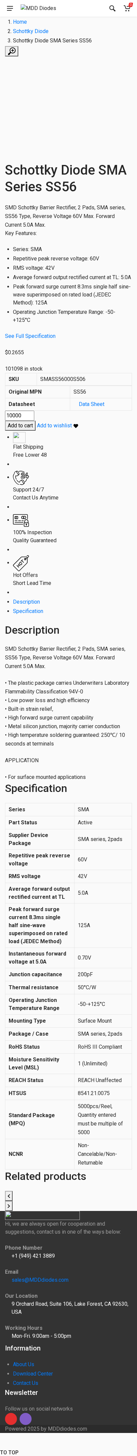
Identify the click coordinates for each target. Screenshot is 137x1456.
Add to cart (20, 425)
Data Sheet (91, 404)
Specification (28, 611)
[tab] (72, 602)
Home (20, 22)
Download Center (33, 1374)
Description (26, 602)
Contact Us (25, 1383)
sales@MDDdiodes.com (40, 1280)
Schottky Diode (31, 31)
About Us (23, 1364)
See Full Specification (30, 336)
